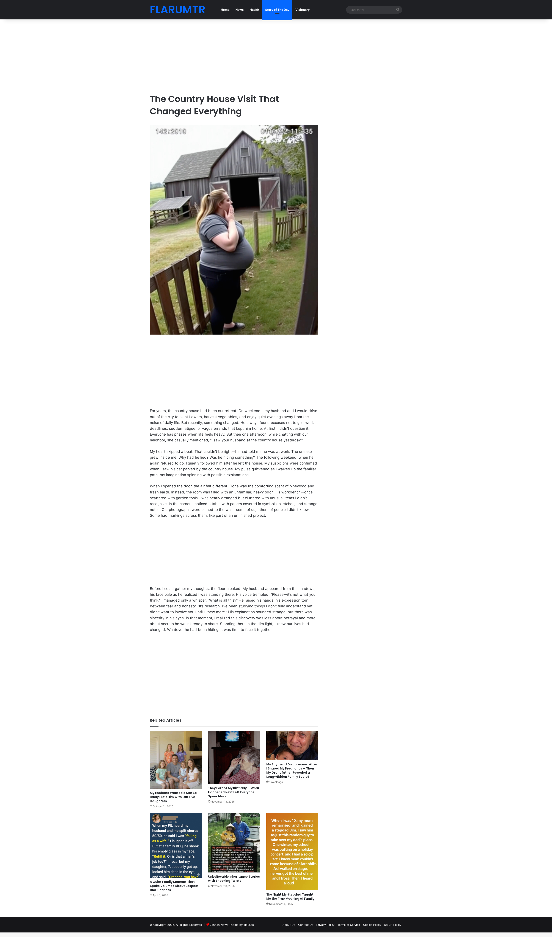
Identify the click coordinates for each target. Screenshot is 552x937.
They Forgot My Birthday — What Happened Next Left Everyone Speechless (233, 792)
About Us (288, 924)
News (239, 9)
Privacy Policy (325, 924)
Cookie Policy (372, 924)
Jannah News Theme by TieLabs (232, 924)
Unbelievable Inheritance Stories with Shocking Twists (234, 878)
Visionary (302, 9)
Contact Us (305, 924)
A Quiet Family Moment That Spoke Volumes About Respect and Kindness (174, 886)
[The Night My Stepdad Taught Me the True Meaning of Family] (292, 851)
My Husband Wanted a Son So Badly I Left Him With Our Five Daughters (173, 797)
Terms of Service (348, 924)
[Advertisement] (234, 56)
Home (225, 9)
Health (254, 9)
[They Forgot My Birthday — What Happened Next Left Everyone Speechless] (234, 757)
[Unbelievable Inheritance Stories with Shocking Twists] (234, 842)
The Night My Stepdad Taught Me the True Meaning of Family (290, 896)
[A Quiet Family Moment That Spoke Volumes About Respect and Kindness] (176, 845)
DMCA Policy (392, 924)
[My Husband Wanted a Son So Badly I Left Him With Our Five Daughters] (176, 760)
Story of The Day (277, 9)
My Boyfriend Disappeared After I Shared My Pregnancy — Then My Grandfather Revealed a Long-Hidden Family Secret (291, 770)
